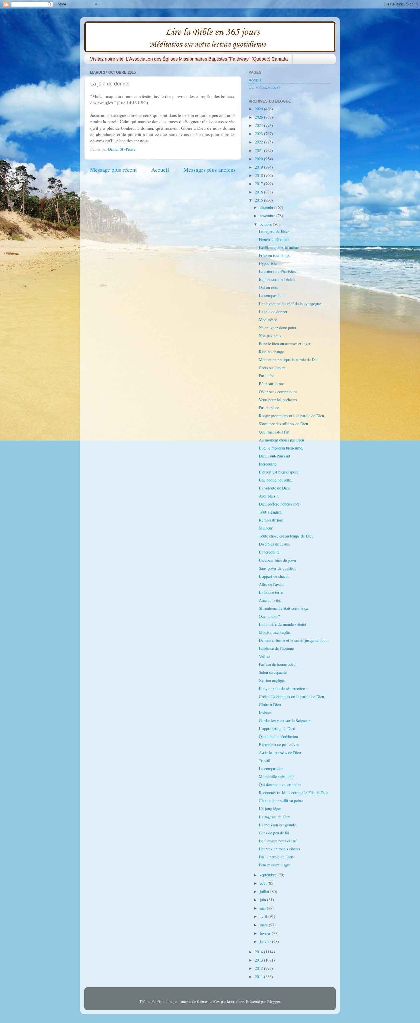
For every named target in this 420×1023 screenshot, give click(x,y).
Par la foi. (267, 375)
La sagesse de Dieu (274, 817)
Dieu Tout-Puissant (274, 456)
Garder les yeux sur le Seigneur (284, 720)
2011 (259, 976)
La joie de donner (273, 311)
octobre (266, 224)
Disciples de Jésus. (274, 544)
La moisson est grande (277, 825)
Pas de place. (269, 407)
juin (263, 899)
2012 (259, 968)
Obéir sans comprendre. (278, 391)
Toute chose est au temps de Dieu (286, 536)
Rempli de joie (271, 520)
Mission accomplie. (275, 632)
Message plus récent (113, 169)
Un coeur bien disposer (278, 560)
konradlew (235, 1001)
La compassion (271, 295)
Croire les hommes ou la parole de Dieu (291, 696)
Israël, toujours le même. (279, 247)
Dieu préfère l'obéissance (279, 504)
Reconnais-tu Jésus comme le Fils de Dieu (293, 792)
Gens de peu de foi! (275, 833)
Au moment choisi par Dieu (281, 440)
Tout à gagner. (270, 512)
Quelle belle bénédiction (278, 736)
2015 (259, 200)
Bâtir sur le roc (271, 383)
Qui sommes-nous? (264, 87)
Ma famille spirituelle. (277, 776)
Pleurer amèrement (274, 239)
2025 (259, 117)
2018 (259, 175)
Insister (265, 712)
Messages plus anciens (209, 169)
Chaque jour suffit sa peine (281, 800)
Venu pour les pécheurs (278, 399)
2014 (259, 951)
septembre (268, 875)
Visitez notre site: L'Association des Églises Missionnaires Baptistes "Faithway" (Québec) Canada (189, 59)
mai (263, 908)
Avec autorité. (270, 600)
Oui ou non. (268, 287)
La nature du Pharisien (277, 271)
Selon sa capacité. (273, 672)
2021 (259, 150)
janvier (266, 941)
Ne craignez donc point (277, 327)
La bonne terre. (271, 592)
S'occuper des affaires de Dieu (283, 423)
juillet (265, 891)
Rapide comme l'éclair (277, 279)
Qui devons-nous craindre (280, 784)
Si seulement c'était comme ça (283, 608)
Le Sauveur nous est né (278, 841)
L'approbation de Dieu (277, 728)
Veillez (264, 656)
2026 (259, 108)
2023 (259, 133)
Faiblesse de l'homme (276, 648)
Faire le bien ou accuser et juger (285, 343)
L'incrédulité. (270, 552)
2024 (259, 125)
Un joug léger (270, 808)
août (264, 883)
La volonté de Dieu (274, 488)
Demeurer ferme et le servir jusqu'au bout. (293, 640)
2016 (259, 192)
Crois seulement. (273, 367)
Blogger (273, 1001)
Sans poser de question (277, 568)
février (266, 933)
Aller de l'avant (271, 584)
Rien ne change (271, 351)
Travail (264, 760)
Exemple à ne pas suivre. (279, 744)
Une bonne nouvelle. (275, 480)
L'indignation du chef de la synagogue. (290, 303)
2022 (259, 142)
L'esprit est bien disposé (279, 472)
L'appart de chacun (274, 576)
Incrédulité (267, 464)
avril (264, 916)
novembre (268, 215)
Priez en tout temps (274, 255)
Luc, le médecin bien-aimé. (281, 448)
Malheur (266, 528)
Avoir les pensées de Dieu (280, 752)
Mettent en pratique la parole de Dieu (289, 359)
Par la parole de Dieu (276, 857)
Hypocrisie (268, 263)
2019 (259, 167)
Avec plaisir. (269, 496)
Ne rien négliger (272, 680)
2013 (259, 960)
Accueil (160, 169)
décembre (268, 207)
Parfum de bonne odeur (278, 664)
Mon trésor (268, 319)
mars (264, 925)
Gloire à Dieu (270, 704)
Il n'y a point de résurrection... (284, 688)
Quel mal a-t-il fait (274, 432)
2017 (259, 183)
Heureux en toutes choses (279, 849)
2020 (259, 158)
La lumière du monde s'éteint (282, 624)
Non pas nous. (270, 335)
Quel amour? (269, 616)
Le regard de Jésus (274, 231)
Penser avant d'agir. (275, 865)
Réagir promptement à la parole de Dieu (291, 415)
